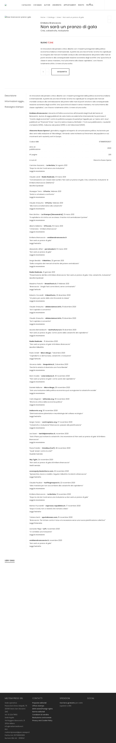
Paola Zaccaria (39, 575)
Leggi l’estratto (35, 243)
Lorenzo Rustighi (12, 679)
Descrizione (10, 95)
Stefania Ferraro (66, 575)
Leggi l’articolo (35, 289)
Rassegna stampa (14, 106)
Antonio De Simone (94, 598)
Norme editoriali (38, 712)
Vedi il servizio (34, 465)
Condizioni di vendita (40, 714)
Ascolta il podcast (36, 186)
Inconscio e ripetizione (17, 581)
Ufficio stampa (38, 706)
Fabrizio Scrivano (92, 575)
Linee (59, 17)
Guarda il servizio (36, 454)
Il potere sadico (14, 682)
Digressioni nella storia (97, 624)
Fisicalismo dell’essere (71, 624)
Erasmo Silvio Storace (14, 676)
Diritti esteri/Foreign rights (42, 709)
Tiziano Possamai (13, 578)
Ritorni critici (66, 644)
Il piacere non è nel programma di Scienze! (95, 653)
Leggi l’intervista (35, 523)
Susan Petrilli (91, 621)
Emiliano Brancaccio (51, 22)
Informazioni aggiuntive (15, 101)
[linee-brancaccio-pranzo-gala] (9, 20)
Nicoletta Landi (92, 647)
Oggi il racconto (94, 578)
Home (43, 17)
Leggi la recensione (37, 171)
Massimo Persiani (66, 621)
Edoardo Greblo (39, 621)
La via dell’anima (94, 601)
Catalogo (51, 17)
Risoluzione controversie (41, 717)
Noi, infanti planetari (16, 624)
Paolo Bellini (24, 679)
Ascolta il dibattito (36, 347)
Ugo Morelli (10, 621)
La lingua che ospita (43, 578)
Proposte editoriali (39, 703)
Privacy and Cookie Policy (42, 720)
